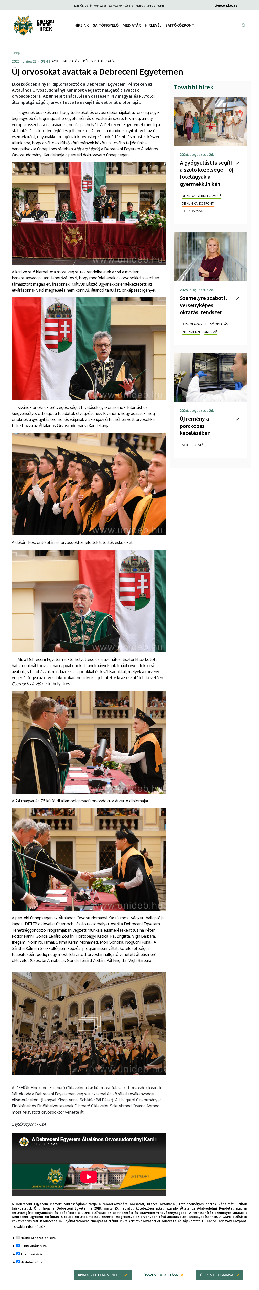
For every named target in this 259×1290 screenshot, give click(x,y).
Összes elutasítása (160, 1275)
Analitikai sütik (31, 1254)
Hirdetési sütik (31, 1262)
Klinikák (78, 5)
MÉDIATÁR (132, 25)
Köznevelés (100, 5)
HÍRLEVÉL (153, 25)
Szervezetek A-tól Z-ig (121, 5)
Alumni (161, 5)
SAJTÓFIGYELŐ (106, 25)
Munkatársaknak (145, 5)
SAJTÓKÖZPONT (179, 25)
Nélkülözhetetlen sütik (38, 1238)
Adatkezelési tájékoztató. (181, 1221)
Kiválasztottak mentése (99, 1275)
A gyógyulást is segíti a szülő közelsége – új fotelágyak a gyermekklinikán (206, 173)
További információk (28, 1226)
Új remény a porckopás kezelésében (195, 425)
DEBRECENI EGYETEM (45, 22)
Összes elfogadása (216, 1275)
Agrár (88, 5)
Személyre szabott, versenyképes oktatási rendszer (203, 305)
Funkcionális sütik (33, 1246)
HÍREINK (82, 25)
